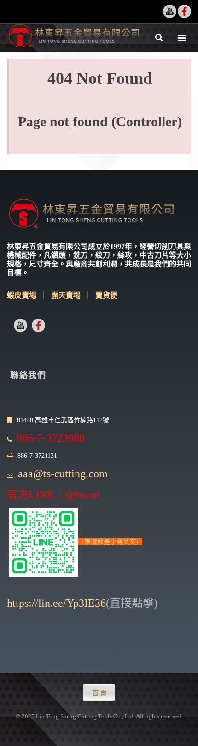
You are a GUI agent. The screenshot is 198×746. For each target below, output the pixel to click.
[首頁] (73, 37)
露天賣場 (66, 295)
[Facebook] (184, 11)
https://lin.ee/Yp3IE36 (56, 603)
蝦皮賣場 (21, 295)
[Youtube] (169, 11)
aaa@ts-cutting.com (63, 474)
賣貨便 (106, 295)
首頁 (100, 693)
